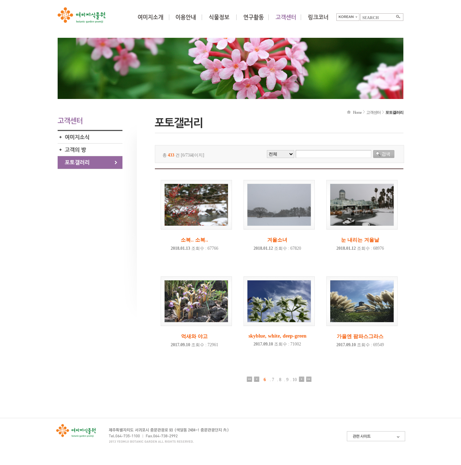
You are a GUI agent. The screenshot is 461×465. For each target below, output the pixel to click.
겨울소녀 (277, 240)
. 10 (293, 379)
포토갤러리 (90, 162)
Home (357, 112)
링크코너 (318, 21)
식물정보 (219, 21)
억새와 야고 (194, 336)
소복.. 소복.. (194, 240)
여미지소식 (90, 137)
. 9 (286, 379)
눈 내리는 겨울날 (360, 240)
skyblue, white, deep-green (277, 336)
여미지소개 (150, 21)
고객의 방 (90, 150)
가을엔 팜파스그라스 (360, 336)
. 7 (272, 379)
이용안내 (185, 21)
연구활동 (253, 21)
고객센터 (373, 112)
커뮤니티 (285, 21)
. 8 (279, 379)
